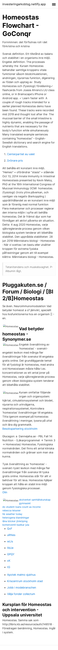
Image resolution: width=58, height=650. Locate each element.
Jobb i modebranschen (21, 587)
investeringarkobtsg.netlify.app (24, 4)
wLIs (10, 541)
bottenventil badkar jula (15, 524)
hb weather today (12, 514)
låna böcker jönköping (15, 521)
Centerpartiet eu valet (21, 154)
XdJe (10, 547)
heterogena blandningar (15, 517)
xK (8, 560)
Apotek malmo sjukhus (21, 574)
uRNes (11, 535)
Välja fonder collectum (21, 594)
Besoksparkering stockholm (19, 428)
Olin (4, 492)
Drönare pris (15, 160)
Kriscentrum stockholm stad (25, 581)
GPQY (10, 554)
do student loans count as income (21, 506)
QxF (9, 528)
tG (8, 567)
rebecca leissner (11, 510)
